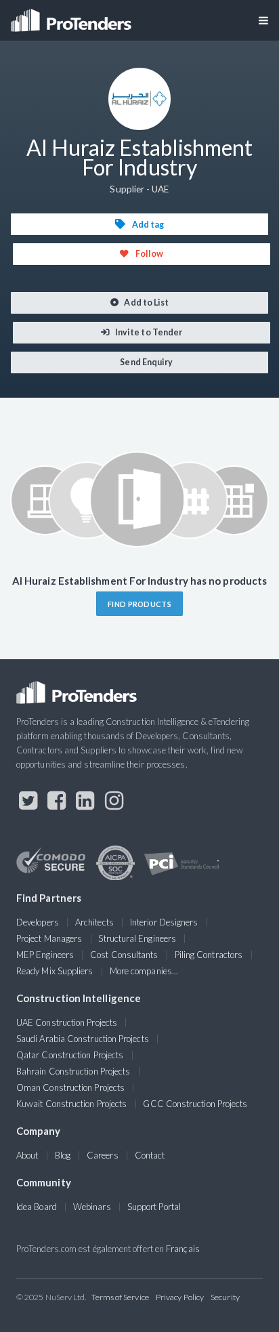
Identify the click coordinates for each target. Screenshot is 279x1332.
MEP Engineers (45, 954)
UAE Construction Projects (66, 1022)
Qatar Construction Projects (69, 1054)
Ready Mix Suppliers (54, 970)
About (27, 1155)
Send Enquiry (146, 362)
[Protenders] (72, 16)
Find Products (139, 604)
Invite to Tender (148, 332)
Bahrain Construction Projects (73, 1071)
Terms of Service (120, 1297)
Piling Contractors (208, 954)
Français (183, 1248)
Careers (103, 1155)
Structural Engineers (137, 938)
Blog (62, 1155)
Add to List (146, 302)
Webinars (92, 1206)
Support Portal (154, 1206)
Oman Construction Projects (70, 1087)
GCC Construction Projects (195, 1103)
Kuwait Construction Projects (71, 1103)
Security (225, 1297)
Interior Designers (164, 922)
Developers (37, 922)
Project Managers (49, 938)
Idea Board (36, 1206)
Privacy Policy (180, 1297)
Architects (94, 922)
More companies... (144, 970)
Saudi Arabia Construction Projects (82, 1038)
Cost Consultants (124, 954)
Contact (150, 1155)
